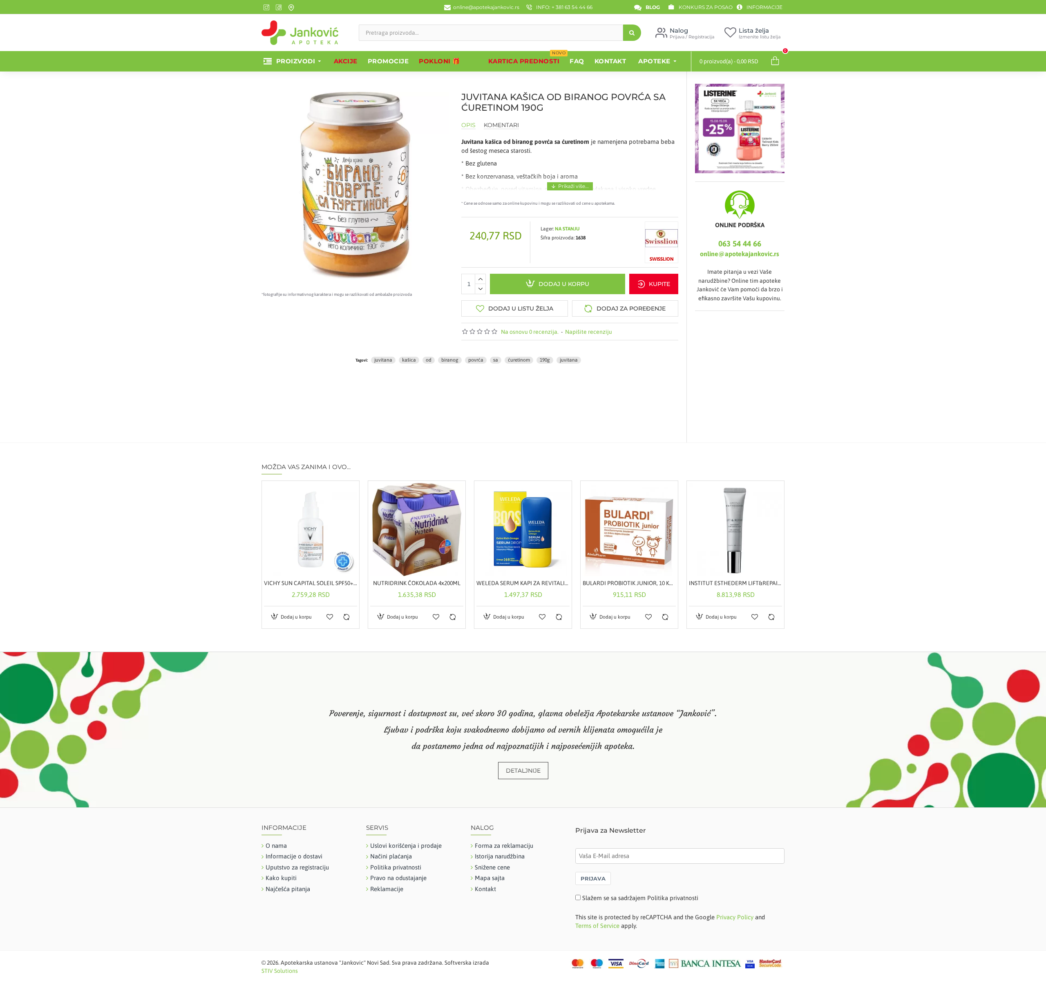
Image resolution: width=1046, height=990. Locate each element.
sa (495, 360)
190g (545, 360)
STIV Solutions (280, 971)
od (428, 360)
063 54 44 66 (739, 243)
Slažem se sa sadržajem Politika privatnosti (640, 897)
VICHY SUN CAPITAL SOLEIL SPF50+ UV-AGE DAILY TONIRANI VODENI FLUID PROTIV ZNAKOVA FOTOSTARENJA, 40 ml (310, 583)
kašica (409, 360)
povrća (475, 360)
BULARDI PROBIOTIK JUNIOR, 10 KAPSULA (629, 583)
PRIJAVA (593, 878)
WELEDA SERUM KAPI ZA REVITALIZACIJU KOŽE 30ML (523, 583)
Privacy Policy (734, 917)
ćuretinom (519, 360)
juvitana (383, 360)
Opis (468, 125)
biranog (449, 360)
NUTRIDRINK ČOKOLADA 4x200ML (416, 583)
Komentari (501, 125)
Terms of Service (597, 925)
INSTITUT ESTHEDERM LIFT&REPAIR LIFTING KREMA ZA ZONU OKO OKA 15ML (735, 583)
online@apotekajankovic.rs (739, 253)
